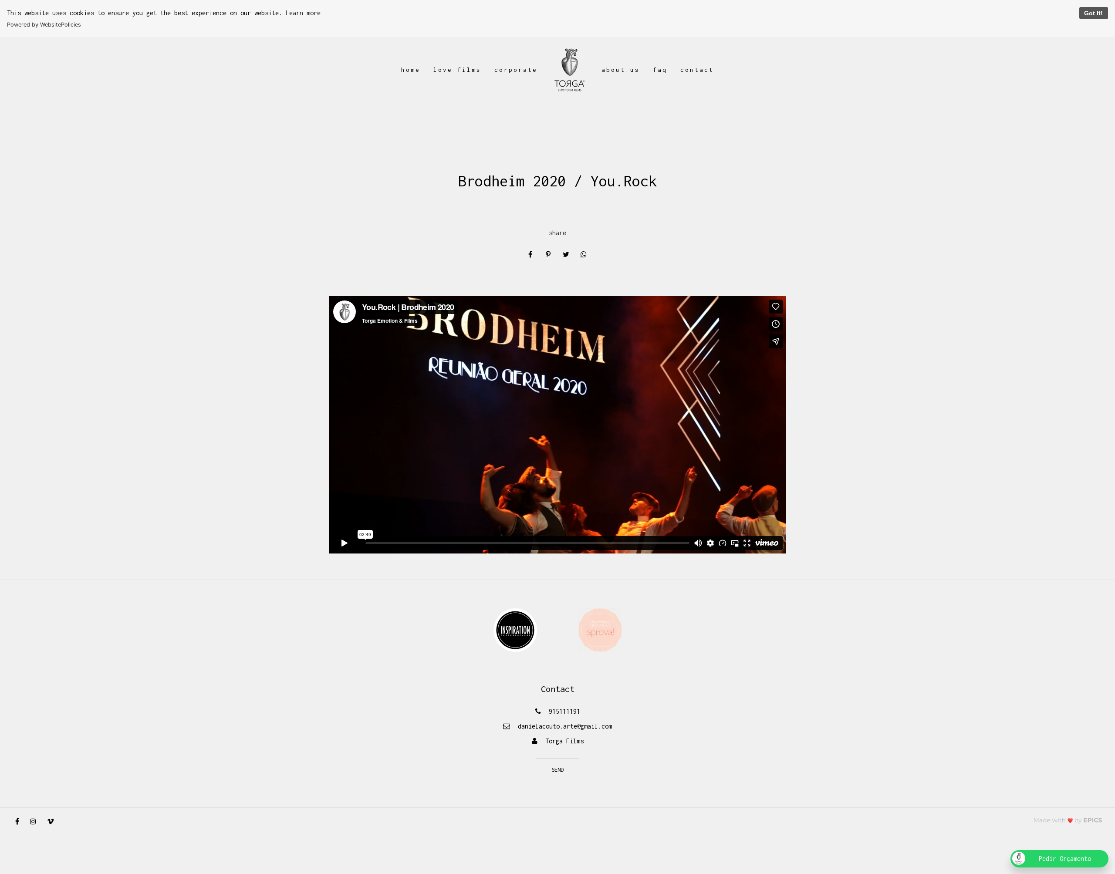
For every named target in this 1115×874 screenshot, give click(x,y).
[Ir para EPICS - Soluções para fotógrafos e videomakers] (1068, 820)
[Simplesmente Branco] (600, 629)
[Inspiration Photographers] (515, 629)
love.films (457, 69)
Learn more (303, 13)
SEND (557, 769)
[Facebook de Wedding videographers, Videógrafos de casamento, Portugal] (20, 821)
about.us (620, 69)
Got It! (1093, 13)
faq (660, 69)
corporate (515, 69)
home (410, 69)
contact (697, 69)
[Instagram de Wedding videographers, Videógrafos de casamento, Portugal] (36, 821)
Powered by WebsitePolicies (44, 24)
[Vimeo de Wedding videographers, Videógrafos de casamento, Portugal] (54, 821)
